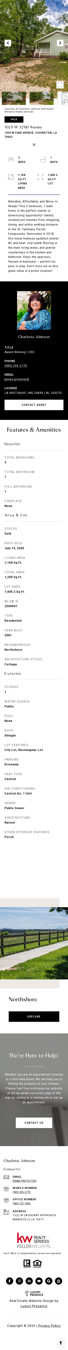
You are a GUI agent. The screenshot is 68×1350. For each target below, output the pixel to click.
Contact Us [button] (34, 1122)
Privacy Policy (49, 1326)
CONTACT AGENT (34, 404)
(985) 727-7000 (21, 1203)
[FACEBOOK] (9, 1281)
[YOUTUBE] (39, 1281)
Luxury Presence (34, 1306)
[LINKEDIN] (29, 1281)
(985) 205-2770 (16, 366)
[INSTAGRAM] (19, 1281)
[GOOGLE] (48, 1281)
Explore (34, 1016)
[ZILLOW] (58, 1281)
